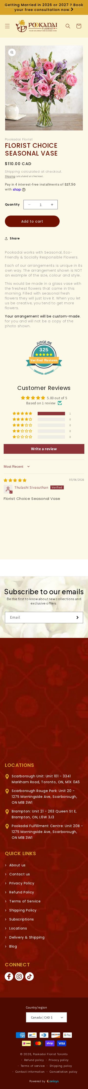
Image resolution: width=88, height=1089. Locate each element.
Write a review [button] (44, 448)
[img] (15, 480)
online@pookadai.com (30, 754)
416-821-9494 (34, 748)
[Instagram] (19, 976)
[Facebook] (9, 976)
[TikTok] (29, 976)
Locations (18, 928)
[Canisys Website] (53, 1081)
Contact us (19, 874)
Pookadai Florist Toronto (50, 1054)
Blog (13, 946)
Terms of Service (25, 901)
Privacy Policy (21, 883)
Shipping (10, 176)
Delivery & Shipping (26, 937)
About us (17, 865)
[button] (7, 26)
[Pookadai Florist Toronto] (29, 674)
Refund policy (34, 1060)
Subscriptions (21, 919)
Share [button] (15, 238)
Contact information (30, 1072)
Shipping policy (61, 1066)
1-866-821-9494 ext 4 (47, 742)
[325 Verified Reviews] (44, 377)
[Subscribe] (77, 617)
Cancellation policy (63, 1072)
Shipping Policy (23, 910)
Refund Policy (21, 892)
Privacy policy (59, 1060)
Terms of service (33, 1066)
